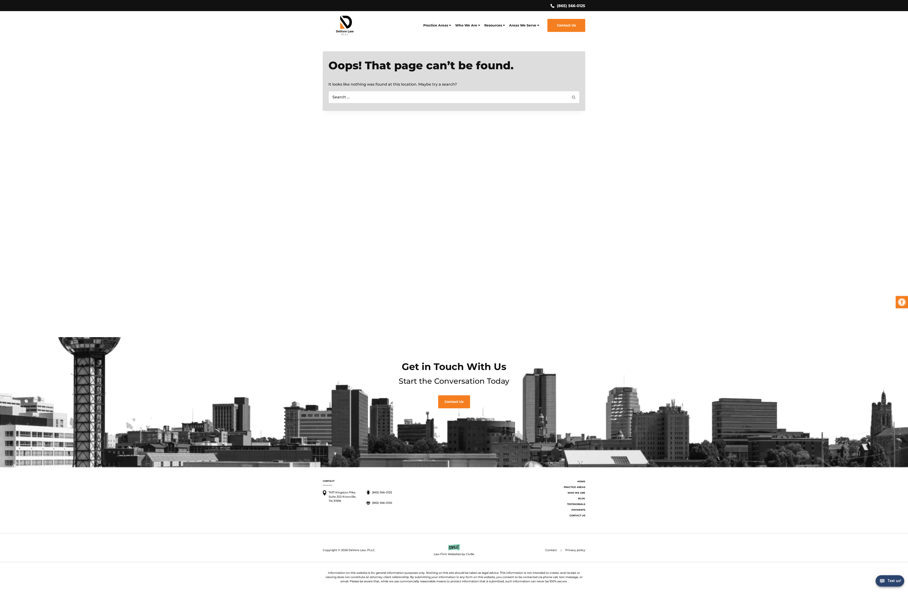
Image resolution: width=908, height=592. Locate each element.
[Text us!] (890, 582)
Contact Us (566, 25)
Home (581, 481)
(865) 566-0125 (571, 6)
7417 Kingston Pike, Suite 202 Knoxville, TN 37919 (342, 497)
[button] (902, 302)
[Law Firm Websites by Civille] (453, 550)
